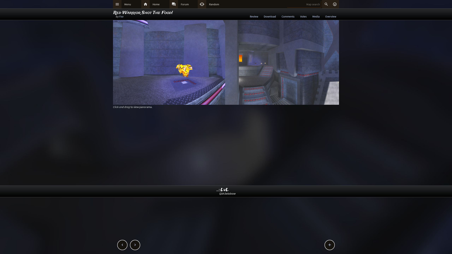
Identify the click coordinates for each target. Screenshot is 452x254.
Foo (121, 16)
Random (214, 4)
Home (156, 4)
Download (270, 16)
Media (316, 16)
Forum (185, 4)
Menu (127, 4)
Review (254, 16)
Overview (330, 16)
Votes (303, 16)
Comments (288, 16)
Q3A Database (227, 193)
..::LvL (223, 190)
